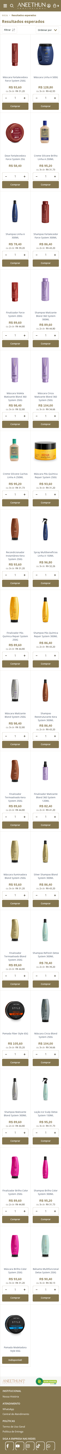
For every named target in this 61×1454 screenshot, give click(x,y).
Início (5, 15)
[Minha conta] (49, 5)
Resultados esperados (24, 15)
